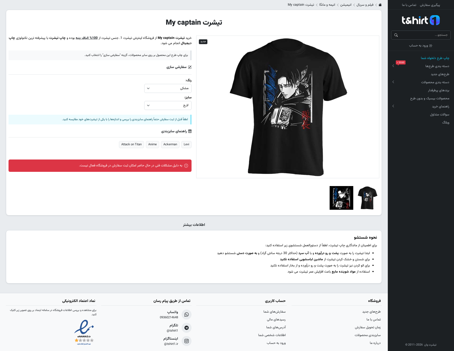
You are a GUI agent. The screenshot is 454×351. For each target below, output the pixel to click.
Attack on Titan (131, 144)
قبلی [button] (204, 107)
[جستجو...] (396, 35)
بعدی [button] (371, 107)
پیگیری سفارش (430, 5)
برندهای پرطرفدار (438, 90)
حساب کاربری (275, 301)
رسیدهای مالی (276, 319)
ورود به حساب (418, 45)
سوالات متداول (439, 114)
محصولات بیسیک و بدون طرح (429, 98)
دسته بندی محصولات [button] (435, 82)
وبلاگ (445, 122)
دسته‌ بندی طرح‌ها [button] (424, 65)
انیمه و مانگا (327, 5)
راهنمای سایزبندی (174, 131)
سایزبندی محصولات (368, 335)
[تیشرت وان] (421, 20)
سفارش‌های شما (274, 312)
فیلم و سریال (365, 5)
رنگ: (188, 80)
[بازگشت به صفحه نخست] (380, 5)
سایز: (187, 97)
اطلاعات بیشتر (194, 225)
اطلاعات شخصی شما (272, 335)
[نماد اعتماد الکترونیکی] (84, 332)
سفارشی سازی (176, 67)
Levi (186, 144)
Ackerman (170, 144)
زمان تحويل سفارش (368, 327)
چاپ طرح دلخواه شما (435, 58)
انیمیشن (345, 5)
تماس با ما (409, 5)
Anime (152, 144)
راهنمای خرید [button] (440, 106)
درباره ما (375, 343)
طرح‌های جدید (440, 74)
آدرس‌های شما (276, 327)
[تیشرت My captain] (367, 198)
